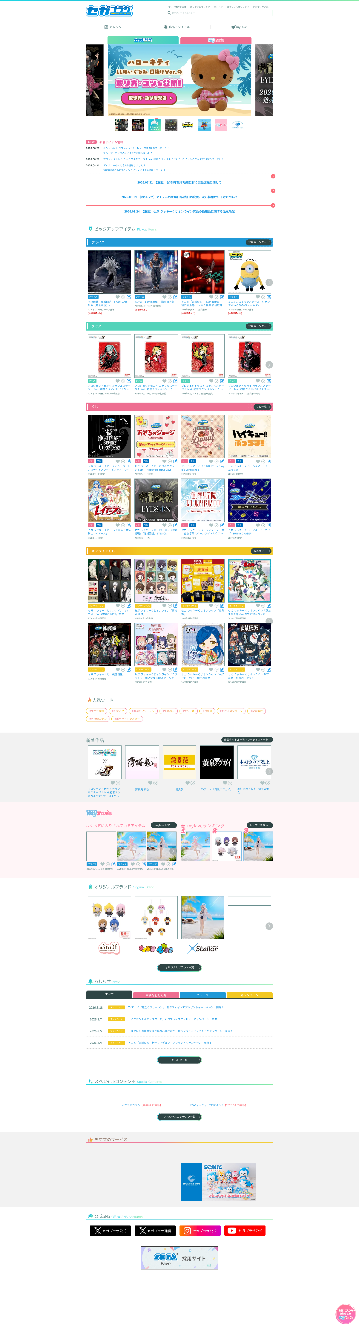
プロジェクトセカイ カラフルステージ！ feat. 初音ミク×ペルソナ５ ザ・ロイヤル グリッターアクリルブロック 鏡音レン (202, 387)
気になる (123, 297)
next (249, 80)
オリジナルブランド (200, 6)
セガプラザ (109, 11)
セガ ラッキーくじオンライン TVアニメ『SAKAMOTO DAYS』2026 (108, 612)
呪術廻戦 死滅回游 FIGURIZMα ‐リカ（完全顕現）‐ (109, 303)
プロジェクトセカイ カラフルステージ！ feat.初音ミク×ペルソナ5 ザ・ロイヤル (104, 792)
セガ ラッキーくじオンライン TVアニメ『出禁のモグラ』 (248, 676)
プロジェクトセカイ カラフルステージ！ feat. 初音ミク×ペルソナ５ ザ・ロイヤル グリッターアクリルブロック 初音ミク (109, 387)
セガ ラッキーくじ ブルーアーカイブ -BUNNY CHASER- (249, 531)
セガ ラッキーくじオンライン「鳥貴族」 (202, 612)
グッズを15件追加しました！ (164, 159)
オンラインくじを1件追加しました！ (134, 170)
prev (109, 80)
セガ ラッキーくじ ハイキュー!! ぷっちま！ (249, 467)
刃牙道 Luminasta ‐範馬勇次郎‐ (155, 301)
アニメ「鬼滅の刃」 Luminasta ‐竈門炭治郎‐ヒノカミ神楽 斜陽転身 (201, 303)
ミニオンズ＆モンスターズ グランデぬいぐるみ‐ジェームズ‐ (249, 303)
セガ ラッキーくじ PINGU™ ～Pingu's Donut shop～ (202, 467)
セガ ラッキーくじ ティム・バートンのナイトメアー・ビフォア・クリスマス (109, 467)
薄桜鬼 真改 (142, 789)
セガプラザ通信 (155, 1279)
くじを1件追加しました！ (128, 153)
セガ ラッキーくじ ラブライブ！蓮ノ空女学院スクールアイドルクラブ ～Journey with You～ (202, 531)
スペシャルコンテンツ (238, 6)
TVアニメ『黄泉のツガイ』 (217, 789)
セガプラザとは (261, 6)
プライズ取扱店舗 (177, 6)
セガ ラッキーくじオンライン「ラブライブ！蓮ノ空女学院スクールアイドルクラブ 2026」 (156, 676)
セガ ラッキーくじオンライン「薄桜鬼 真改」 (156, 612)
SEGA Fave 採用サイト (179, 1306)
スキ (117, 297)
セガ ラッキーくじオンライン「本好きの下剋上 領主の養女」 (202, 676)
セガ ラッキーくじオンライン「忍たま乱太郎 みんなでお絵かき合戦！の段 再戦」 (249, 612)
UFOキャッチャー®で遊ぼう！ (206, 1125)
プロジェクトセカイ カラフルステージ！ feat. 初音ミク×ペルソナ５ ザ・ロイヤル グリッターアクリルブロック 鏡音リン (156, 387)
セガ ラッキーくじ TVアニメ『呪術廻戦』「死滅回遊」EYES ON (156, 531)
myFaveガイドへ (345, 1314)
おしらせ (218, 6)
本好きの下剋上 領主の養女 (253, 790)
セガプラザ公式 (110, 1279)
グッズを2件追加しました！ (136, 148)
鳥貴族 (179, 789)
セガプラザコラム (129, 1125)
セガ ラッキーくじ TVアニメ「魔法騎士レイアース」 (109, 531)
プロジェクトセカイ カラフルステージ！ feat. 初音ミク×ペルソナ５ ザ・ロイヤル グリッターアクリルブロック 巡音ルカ (249, 387)
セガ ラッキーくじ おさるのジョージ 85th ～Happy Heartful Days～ (156, 467)
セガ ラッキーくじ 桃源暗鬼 (105, 674)
